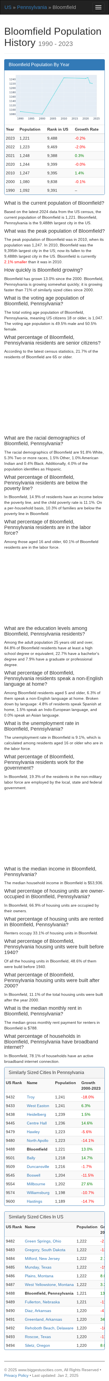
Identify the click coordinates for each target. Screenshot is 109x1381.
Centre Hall (37, 1123)
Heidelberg (36, 1114)
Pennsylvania (32, 7)
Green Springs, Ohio (43, 1241)
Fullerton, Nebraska (42, 1302)
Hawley (33, 1132)
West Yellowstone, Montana (49, 1284)
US (7, 7)
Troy (31, 1097)
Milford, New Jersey (42, 1258)
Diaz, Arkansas (38, 1310)
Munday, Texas (38, 1267)
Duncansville (38, 1166)
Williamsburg (38, 1192)
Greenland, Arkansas (43, 1319)
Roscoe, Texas (38, 1336)
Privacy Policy (16, 1375)
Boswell (33, 1175)
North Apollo (37, 1140)
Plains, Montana (39, 1276)
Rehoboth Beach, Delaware (49, 1328)
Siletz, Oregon (37, 1345)
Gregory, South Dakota (45, 1250)
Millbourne (36, 1184)
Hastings (34, 1201)
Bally (31, 1158)
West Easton (38, 1105)
